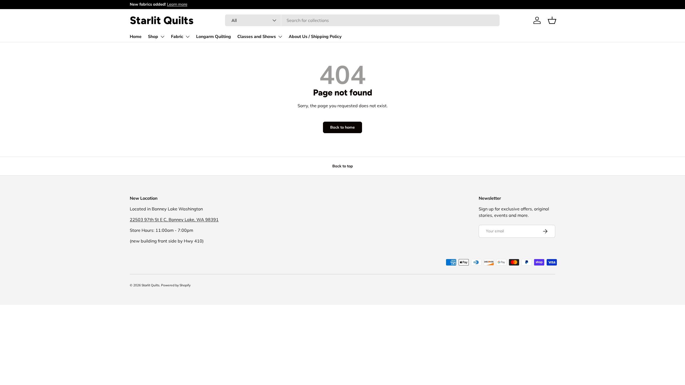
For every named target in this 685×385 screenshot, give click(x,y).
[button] (552, 20)
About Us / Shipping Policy (315, 37)
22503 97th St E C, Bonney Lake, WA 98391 (174, 219)
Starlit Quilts (150, 285)
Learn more (177, 4)
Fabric (177, 37)
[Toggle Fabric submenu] (187, 36)
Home (136, 37)
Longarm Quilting (213, 37)
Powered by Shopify (176, 285)
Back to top (342, 166)
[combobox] (362, 20)
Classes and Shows (256, 37)
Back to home (342, 127)
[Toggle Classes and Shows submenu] (280, 36)
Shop (153, 37)
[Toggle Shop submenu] (162, 36)
